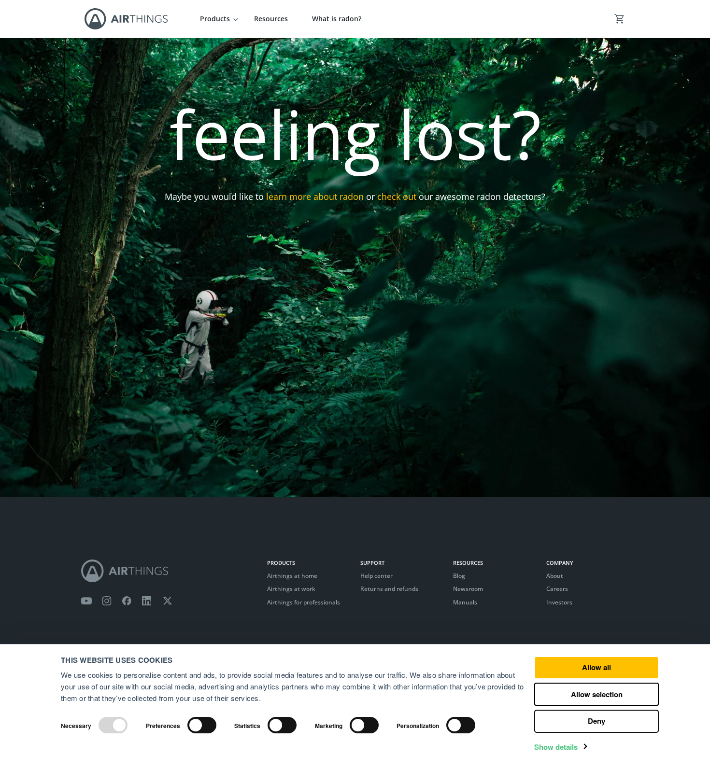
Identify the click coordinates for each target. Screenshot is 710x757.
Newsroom (468, 589)
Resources (271, 18)
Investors (559, 602)
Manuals (465, 602)
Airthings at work (291, 589)
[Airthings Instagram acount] (107, 601)
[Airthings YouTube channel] (86, 601)
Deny (596, 720)
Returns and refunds (389, 589)
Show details (556, 747)
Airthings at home (292, 576)
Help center (376, 576)
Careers (557, 589)
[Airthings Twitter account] (167, 601)
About (554, 576)
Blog (459, 576)
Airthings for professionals (303, 602)
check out (396, 196)
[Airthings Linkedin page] (147, 601)
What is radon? (336, 18)
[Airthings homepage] (169, 571)
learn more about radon (315, 196)
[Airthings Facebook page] (126, 601)
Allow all (596, 667)
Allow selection (597, 694)
